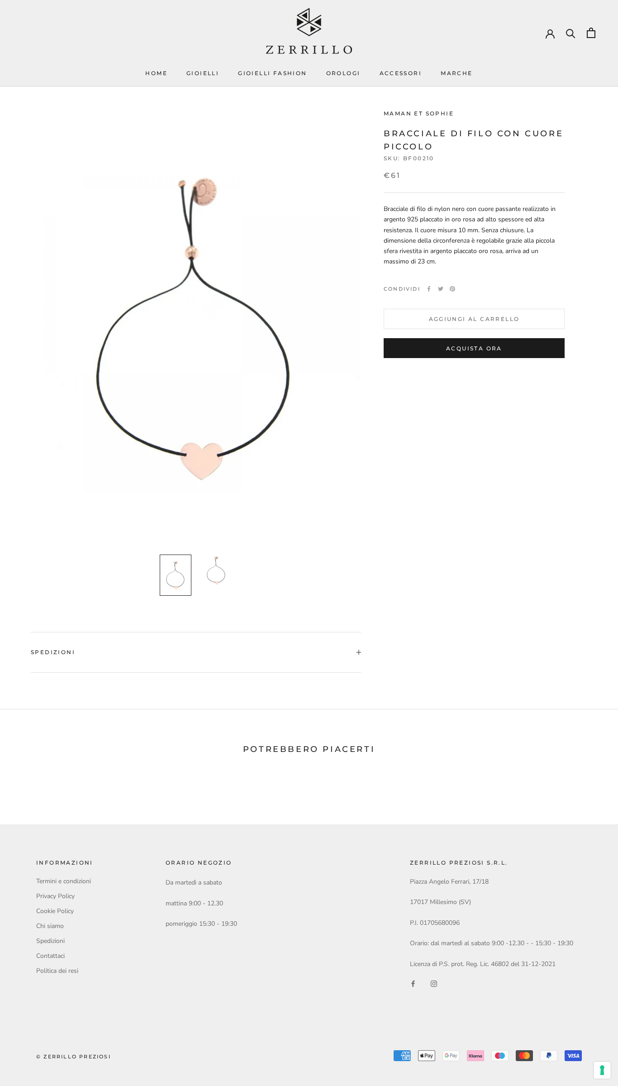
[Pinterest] (452, 289)
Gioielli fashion (272, 73)
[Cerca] (570, 33)
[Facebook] (429, 289)
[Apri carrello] (591, 33)
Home (156, 73)
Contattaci (50, 956)
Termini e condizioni (63, 881)
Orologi (343, 73)
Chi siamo (50, 926)
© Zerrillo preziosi (73, 1056)
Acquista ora (474, 348)
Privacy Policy (55, 896)
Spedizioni (53, 652)
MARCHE (456, 73)
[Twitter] (440, 289)
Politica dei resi (57, 970)
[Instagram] (434, 983)
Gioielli (202, 73)
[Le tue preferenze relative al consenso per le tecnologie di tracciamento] (602, 1070)
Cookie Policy (55, 911)
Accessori (401, 73)
